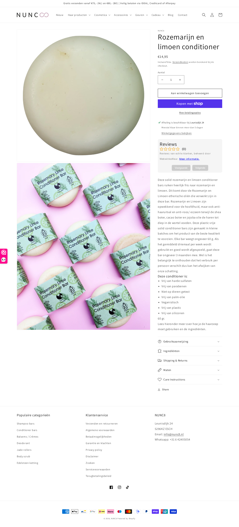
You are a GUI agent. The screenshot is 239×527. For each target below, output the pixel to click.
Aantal (161, 72)
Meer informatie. (189, 159)
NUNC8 (114, 518)
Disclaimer (92, 456)
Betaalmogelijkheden (98, 436)
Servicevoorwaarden (98, 469)
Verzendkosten (180, 62)
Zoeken (90, 463)
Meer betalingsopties (190, 112)
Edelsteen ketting (27, 463)
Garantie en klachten (98, 443)
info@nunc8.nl (174, 434)
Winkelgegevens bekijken (177, 133)
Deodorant (23, 443)
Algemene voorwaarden (100, 430)
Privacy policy (94, 450)
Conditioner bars (27, 430)
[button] (79, 15)
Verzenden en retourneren (102, 423)
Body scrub (23, 456)
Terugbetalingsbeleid (98, 476)
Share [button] (165, 389)
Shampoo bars (25, 423)
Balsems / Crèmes (27, 436)
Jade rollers (24, 450)
